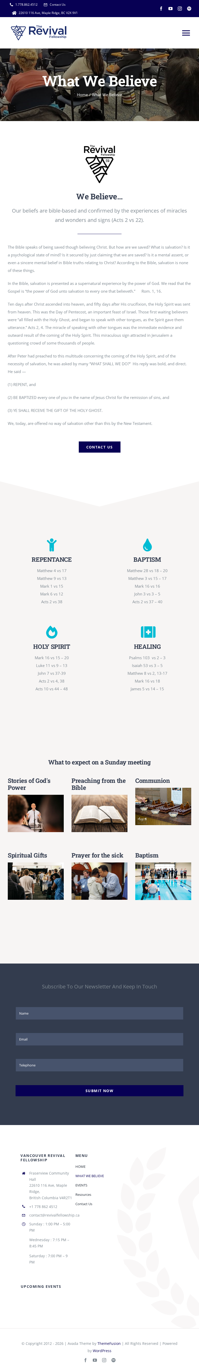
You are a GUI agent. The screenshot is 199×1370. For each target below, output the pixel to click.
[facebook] (161, 8)
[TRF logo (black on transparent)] (99, 146)
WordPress (102, 1350)
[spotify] (189, 8)
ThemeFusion (109, 1343)
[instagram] (180, 8)
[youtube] (170, 8)
